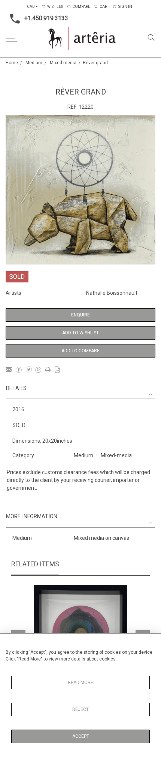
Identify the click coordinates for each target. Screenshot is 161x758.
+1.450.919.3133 (46, 18)
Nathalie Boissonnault (111, 293)
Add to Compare (80, 350)
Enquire (80, 315)
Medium (33, 62)
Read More (80, 682)
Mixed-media (63, 62)
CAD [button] (31, 6)
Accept (80, 736)
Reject (80, 709)
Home (12, 62)
